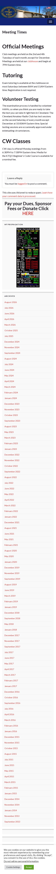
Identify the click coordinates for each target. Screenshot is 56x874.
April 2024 (9, 381)
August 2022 (10, 477)
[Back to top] (49, 867)
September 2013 (12, 821)
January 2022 (10, 516)
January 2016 (10, 731)
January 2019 (10, 607)
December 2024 (11, 341)
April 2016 (9, 714)
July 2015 (8, 759)
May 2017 (9, 663)
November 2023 (11, 409)
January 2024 (10, 398)
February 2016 (11, 725)
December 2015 (11, 737)
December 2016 (11, 691)
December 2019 (11, 567)
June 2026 (9, 313)
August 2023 (10, 426)
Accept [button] (29, 867)
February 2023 (11, 443)
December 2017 (11, 635)
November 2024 (11, 347)
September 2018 (12, 618)
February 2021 (11, 545)
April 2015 (9, 776)
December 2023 (11, 404)
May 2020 (9, 556)
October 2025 (11, 330)
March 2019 (10, 596)
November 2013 (11, 816)
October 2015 (11, 748)
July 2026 (8, 308)
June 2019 (9, 590)
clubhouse (32, 61)
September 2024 (12, 353)
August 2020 (10, 550)
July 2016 (8, 708)
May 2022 (9, 494)
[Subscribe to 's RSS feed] (3, 2)
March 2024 (10, 387)
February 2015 (11, 787)
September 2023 (12, 420)
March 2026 (10, 324)
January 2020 (10, 562)
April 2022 (9, 500)
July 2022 (8, 483)
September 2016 (12, 703)
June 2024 (9, 370)
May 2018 (9, 624)
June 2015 (9, 765)
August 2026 (10, 302)
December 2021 (11, 522)
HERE (28, 213)
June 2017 (9, 658)
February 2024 (11, 392)
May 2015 (9, 771)
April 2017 (9, 669)
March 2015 (10, 782)
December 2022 (11, 454)
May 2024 (9, 375)
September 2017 (12, 646)
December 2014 (11, 799)
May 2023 (9, 432)
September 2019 (12, 579)
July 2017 (8, 652)
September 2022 (12, 471)
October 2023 (11, 415)
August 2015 (10, 754)
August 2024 (10, 358)
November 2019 (11, 573)
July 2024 (8, 364)
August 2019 (10, 584)
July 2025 (8, 336)
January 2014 (10, 810)
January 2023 (10, 449)
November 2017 (11, 641)
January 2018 (10, 629)
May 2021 (9, 539)
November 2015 (11, 742)
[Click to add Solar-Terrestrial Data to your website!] (28, 257)
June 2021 (9, 533)
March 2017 (10, 675)
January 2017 (10, 686)
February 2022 (11, 511)
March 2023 (10, 437)
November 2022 (11, 460)
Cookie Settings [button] (13, 867)
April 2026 (9, 319)
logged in (22, 183)
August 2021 (10, 528)
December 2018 (11, 612)
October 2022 (11, 466)
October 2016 (11, 697)
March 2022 (10, 505)
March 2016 (10, 720)
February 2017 (11, 680)
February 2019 (11, 601)
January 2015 (10, 793)
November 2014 (11, 804)
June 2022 (9, 488)
